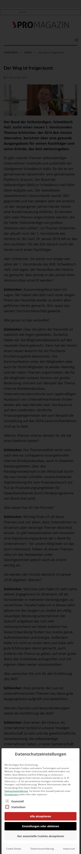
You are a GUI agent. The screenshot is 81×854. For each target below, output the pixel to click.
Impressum (69, 848)
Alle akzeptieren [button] (40, 816)
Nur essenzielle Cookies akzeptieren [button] (40, 836)
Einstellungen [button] (12, 794)
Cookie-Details (13, 848)
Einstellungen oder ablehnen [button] (40, 826)
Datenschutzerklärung (16, 791)
